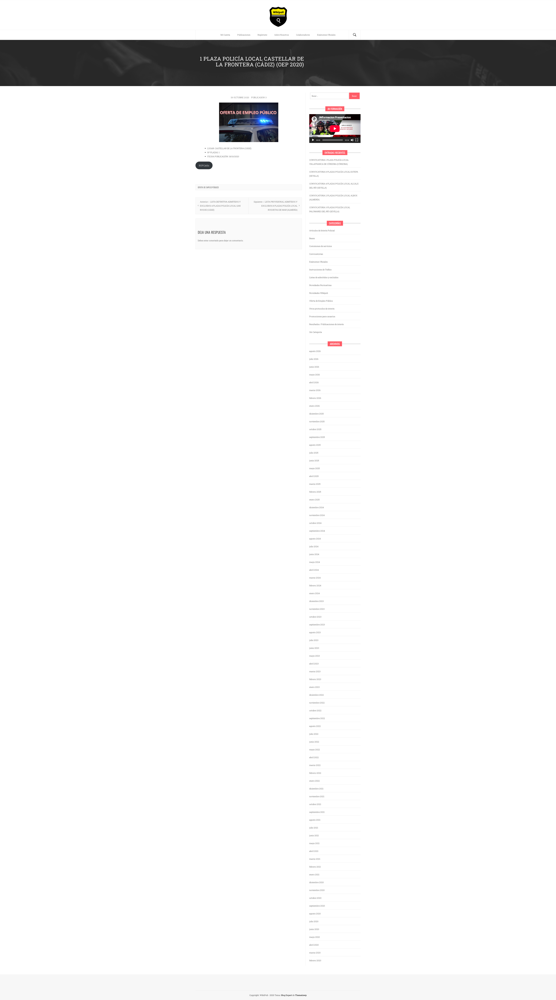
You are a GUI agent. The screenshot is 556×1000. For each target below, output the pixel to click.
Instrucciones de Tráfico (320, 269)
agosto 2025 (315, 445)
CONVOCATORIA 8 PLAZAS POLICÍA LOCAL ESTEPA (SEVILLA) (333, 173)
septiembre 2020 (317, 905)
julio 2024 (313, 546)
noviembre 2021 (316, 796)
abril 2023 (314, 663)
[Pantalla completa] (356, 140)
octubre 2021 (315, 804)
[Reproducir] (313, 140)
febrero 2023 (315, 679)
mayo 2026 (314, 374)
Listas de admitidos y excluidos (323, 277)
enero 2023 (314, 687)
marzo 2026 (315, 390)
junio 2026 (314, 366)
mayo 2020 (314, 937)
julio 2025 (313, 452)
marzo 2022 (315, 765)
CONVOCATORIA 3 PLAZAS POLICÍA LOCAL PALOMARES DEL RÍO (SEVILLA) (329, 209)
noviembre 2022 (317, 702)
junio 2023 (314, 648)
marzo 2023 (315, 671)
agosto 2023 (315, 632)
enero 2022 (314, 780)
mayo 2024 (314, 562)
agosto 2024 (315, 538)
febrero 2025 (315, 491)
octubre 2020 (315, 898)
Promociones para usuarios (322, 316)
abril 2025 (314, 476)
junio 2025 (314, 460)
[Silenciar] (352, 140)
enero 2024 (314, 593)
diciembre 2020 (316, 882)
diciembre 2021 (316, 788)
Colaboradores (303, 34)
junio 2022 (314, 741)
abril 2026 (314, 382)
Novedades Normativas (320, 285)
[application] (335, 128)
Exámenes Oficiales (326, 34)
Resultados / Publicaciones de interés (326, 324)
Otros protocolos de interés (321, 308)
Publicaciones (243, 34)
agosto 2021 (314, 819)
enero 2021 (314, 874)
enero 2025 (314, 499)
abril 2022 (314, 757)
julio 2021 (313, 827)
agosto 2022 (315, 726)
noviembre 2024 (317, 515)
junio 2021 (314, 835)
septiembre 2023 (317, 624)
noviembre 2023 (317, 609)
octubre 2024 (315, 523)
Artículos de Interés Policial (322, 230)
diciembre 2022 (316, 694)
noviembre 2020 (317, 890)
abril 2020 (314, 944)
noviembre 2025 (316, 421)
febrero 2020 (315, 960)
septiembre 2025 (317, 437)
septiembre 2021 (317, 812)
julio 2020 (313, 921)
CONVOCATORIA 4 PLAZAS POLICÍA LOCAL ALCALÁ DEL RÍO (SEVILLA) (334, 185)
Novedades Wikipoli (318, 293)
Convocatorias (316, 254)
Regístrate (262, 34)
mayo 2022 (314, 749)
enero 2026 (314, 405)
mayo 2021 (314, 843)
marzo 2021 (314, 859)
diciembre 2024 (316, 507)
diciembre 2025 (316, 413)
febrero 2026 (315, 398)
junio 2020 (314, 929)
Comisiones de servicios (320, 246)
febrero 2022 (315, 773)
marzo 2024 (315, 577)
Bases (312, 238)
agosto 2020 (315, 913)
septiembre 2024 (317, 530)
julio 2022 (313, 734)
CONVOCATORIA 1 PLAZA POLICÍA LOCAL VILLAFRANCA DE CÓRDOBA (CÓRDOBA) (329, 162)
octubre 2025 (315, 429)
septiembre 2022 (317, 718)
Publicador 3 (259, 97)
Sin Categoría (315, 332)
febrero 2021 (315, 866)
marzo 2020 (315, 952)
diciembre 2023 (316, 601)
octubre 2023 (315, 616)
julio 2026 (313, 359)
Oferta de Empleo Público (208, 187)
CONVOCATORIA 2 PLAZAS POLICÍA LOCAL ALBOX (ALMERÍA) (333, 197)
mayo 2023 (314, 655)
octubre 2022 (315, 710)
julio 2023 (313, 640)
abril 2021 (313, 851)
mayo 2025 (314, 468)
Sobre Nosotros (281, 34)
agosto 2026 (315, 351)
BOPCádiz (204, 165)
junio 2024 (314, 554)
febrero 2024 (315, 585)
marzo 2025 (314, 484)
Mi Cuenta (225, 34)
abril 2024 (314, 569)
